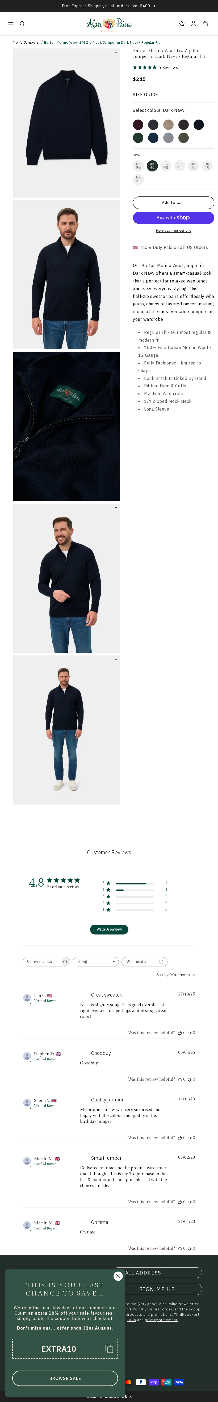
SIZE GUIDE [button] (145, 94)
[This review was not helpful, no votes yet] (189, 1032)
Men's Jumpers (26, 42)
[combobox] (96, 961)
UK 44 (179, 166)
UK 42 (166, 166)
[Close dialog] (118, 1276)
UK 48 (207, 166)
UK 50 (138, 179)
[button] (10, 24)
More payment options (173, 230)
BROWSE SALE (65, 1378)
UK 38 (138, 166)
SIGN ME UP (157, 1289)
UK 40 (152, 166)
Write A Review (109, 929)
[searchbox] (41, 961)
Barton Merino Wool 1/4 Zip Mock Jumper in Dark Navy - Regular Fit (102, 42)
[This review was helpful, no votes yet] (180, 1032)
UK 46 (193, 166)
